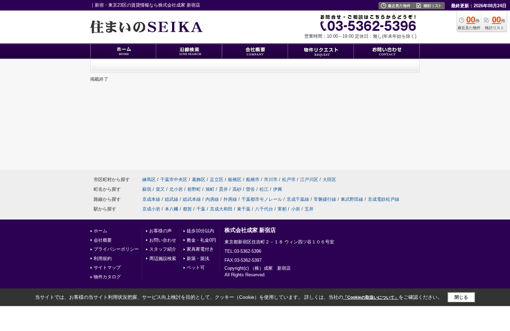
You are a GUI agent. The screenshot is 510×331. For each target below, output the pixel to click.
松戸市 (289, 179)
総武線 (171, 199)
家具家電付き (200, 249)
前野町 (194, 189)
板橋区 (234, 179)
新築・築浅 (198, 258)
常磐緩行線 (325, 199)
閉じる (461, 297)
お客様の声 (160, 230)
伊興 (277, 189)
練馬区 (149, 179)
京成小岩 (151, 209)
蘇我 (146, 189)
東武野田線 (352, 199)
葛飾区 (198, 179)
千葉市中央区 (173, 179)
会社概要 (103, 240)
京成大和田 (221, 209)
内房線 (212, 199)
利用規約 (103, 258)
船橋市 (253, 179)
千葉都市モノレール (261, 199)
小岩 (295, 209)
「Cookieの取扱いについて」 (371, 297)
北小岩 (176, 189)
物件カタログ (107, 276)
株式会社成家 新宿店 (250, 230)
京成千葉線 (298, 199)
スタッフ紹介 (162, 249)
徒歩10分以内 (200, 230)
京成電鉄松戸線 (383, 199)
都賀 (187, 209)
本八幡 (171, 209)
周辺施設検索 (162, 258)
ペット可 (196, 267)
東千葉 (243, 209)
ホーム (100, 230)
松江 (264, 189)
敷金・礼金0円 (201, 240)
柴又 (160, 189)
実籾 (282, 209)
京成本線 (151, 199)
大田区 (329, 179)
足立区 (216, 179)
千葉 (200, 209)
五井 (309, 209)
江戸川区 (309, 179)
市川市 (271, 179)
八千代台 (264, 209)
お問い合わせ (162, 240)
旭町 (209, 189)
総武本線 (192, 199)
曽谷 (250, 189)
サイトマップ (107, 267)
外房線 (230, 199)
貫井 (223, 189)
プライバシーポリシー (116, 249)
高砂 (236, 189)
